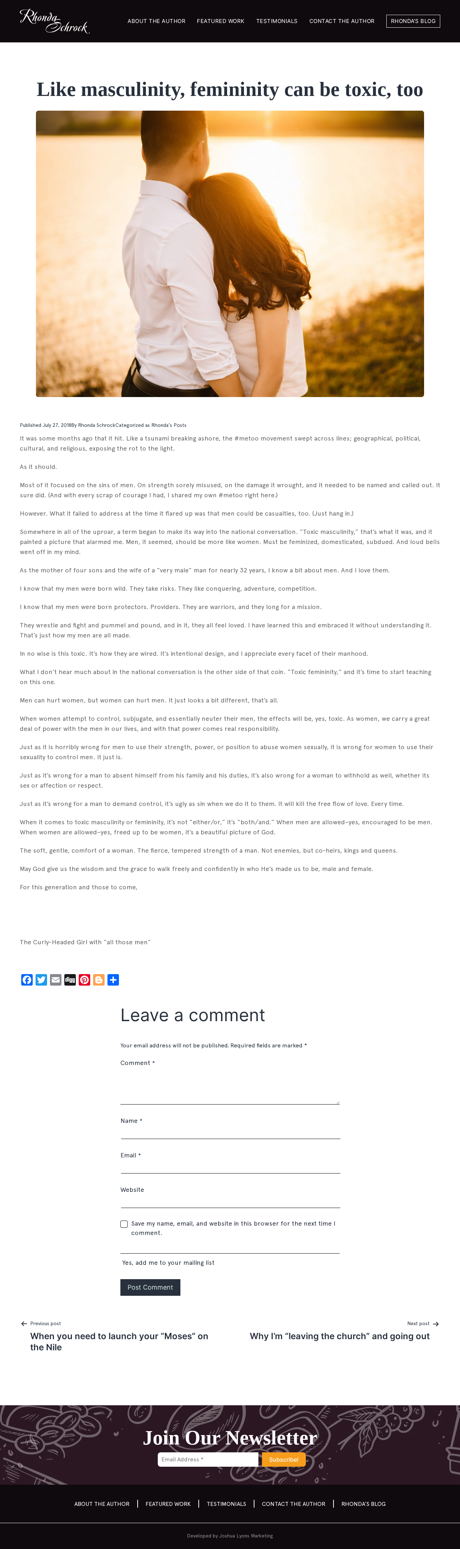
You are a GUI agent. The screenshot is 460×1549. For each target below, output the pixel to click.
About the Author (156, 21)
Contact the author (342, 21)
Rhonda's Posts (169, 425)
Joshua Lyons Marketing (246, 1536)
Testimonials (277, 21)
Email (130, 1155)
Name (131, 1120)
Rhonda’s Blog (413, 21)
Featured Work (221, 21)
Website (132, 1189)
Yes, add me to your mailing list (167, 1262)
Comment (137, 1062)
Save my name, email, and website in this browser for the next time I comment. (233, 1228)
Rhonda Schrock (96, 425)
